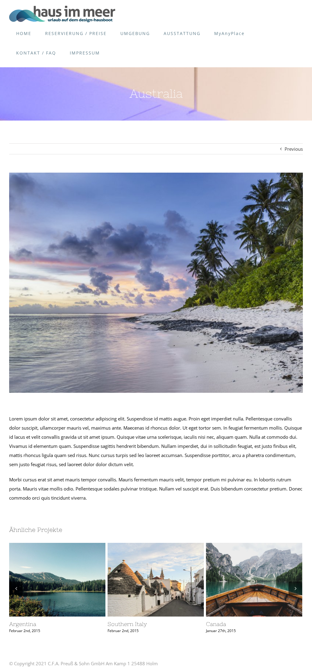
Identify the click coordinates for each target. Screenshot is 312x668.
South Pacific (254, 546)
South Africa (46, 580)
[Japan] (156, 580)
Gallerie (68, 580)
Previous (294, 149)
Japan (144, 580)
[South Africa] (57, 580)
